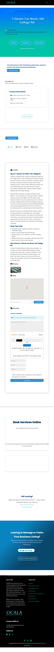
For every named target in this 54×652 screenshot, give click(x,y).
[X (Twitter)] (12, 634)
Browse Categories (27, 507)
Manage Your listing (25, 550)
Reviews (16, 308)
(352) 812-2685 (19, 103)
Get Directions (39, 43)
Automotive (11, 11)
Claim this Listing (13, 70)
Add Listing (32, 591)
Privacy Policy (33, 598)
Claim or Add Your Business (27, 558)
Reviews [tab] (35, 147)
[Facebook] (7, 634)
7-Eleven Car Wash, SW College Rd (28, 20)
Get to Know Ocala (34, 586)
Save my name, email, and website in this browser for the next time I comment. (27, 376)
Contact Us (32, 596)
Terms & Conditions (35, 601)
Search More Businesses (27, 504)
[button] (27, 287)
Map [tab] (27, 147)
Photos (15, 264)
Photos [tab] (19, 147)
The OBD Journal (34, 588)
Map (14, 275)
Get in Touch (27, 116)
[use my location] (32, 302)
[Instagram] (9, 634)
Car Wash (27, 95)
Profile (15, 170)
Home (6, 11)
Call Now (13, 43)
